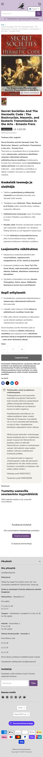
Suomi (20, 708)
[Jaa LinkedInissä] (12, 383)
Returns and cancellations (21, 749)
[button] (34, 9)
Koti (2, 25)
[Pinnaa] (16, 383)
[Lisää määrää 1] (22, 349)
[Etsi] (38, 13)
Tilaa (33, 683)
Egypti (20, 714)
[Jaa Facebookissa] (3, 383)
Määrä (3, 344)
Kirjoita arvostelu (21, 536)
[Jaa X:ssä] (7, 383)
